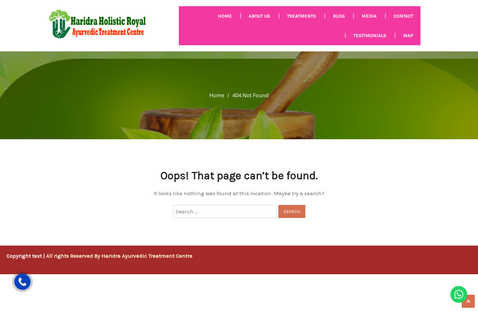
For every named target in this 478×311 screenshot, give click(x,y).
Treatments (301, 16)
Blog (339, 16)
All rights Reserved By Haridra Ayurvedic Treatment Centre (119, 255)
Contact (403, 16)
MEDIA (369, 16)
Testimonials (369, 35)
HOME (225, 16)
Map (408, 35)
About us (259, 16)
